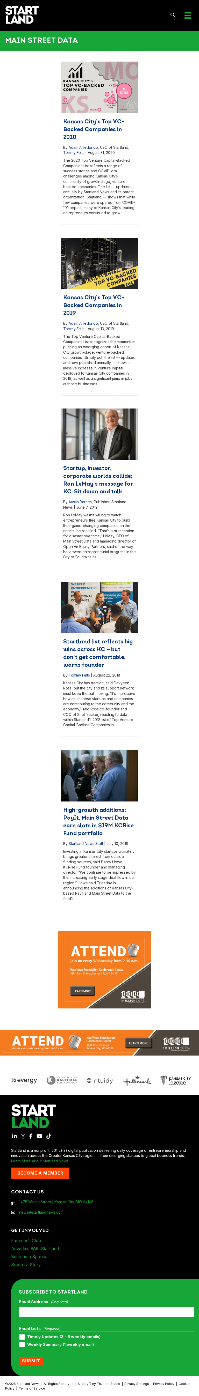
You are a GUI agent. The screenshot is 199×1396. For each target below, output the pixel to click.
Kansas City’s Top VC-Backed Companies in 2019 (93, 305)
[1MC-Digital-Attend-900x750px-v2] (104, 933)
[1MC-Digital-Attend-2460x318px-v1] (99, 1042)
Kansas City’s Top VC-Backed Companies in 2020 (93, 129)
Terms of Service (32, 1388)
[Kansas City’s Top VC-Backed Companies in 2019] (99, 263)
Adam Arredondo (83, 147)
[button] (173, 15)
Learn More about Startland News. (40, 1161)
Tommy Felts (73, 152)
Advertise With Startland (35, 1248)
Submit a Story (26, 1264)
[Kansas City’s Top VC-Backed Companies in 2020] (99, 87)
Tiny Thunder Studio (104, 1384)
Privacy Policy (163, 1384)
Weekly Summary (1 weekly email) (60, 1344)
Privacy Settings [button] (136, 1384)
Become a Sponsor (30, 1256)
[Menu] (188, 15)
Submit (31, 1360)
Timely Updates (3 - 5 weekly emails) (64, 1336)
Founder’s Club (26, 1240)
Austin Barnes (80, 502)
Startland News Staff (86, 843)
